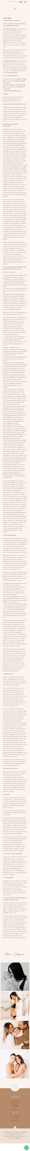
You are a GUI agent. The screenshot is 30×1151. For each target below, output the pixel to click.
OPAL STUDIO (22, 1136)
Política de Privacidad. (9, 121)
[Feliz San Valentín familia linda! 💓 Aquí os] (15, 1064)
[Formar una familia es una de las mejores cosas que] (15, 976)
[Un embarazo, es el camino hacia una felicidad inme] (15, 1006)
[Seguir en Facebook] (16, 1112)
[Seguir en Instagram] (13, 1112)
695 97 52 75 (18, 1)
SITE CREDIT (19, 1134)
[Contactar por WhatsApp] (26, 1147)
